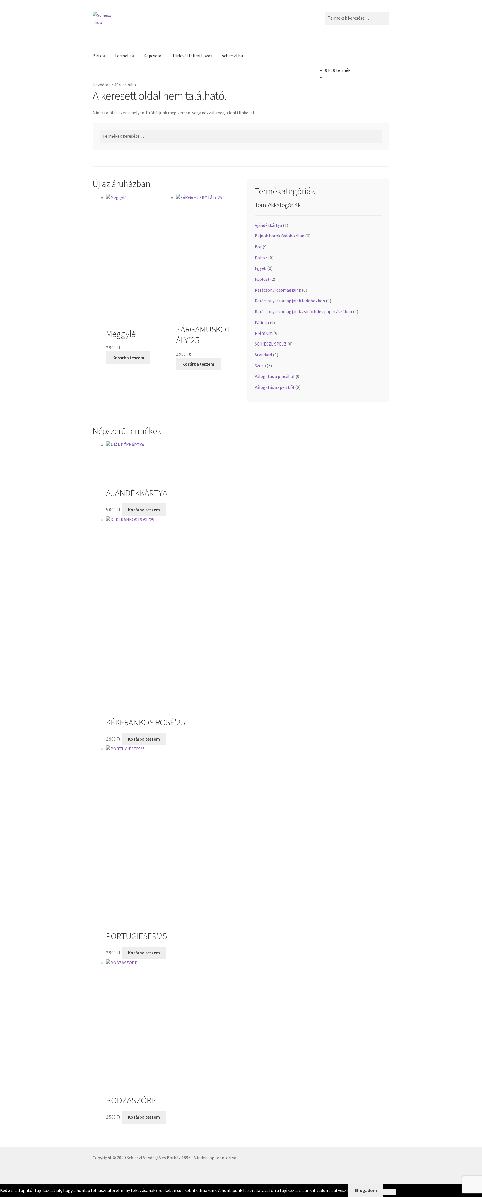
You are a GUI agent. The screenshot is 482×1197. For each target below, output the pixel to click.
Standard (263, 355)
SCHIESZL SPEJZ (270, 344)
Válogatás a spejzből (274, 387)
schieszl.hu (232, 55)
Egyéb (260, 268)
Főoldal (262, 279)
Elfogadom (366, 1190)
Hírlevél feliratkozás (192, 55)
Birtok (99, 55)
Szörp (260, 365)
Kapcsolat (153, 55)
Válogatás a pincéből (275, 376)
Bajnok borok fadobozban (279, 236)
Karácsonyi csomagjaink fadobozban (290, 300)
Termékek (124, 55)
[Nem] (389, 1192)
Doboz (261, 257)
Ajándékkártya (268, 225)
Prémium (264, 333)
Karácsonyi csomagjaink (278, 290)
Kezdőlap (102, 84)
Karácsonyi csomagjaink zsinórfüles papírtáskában (303, 311)
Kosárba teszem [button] (128, 357)
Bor (258, 246)
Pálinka (262, 322)
